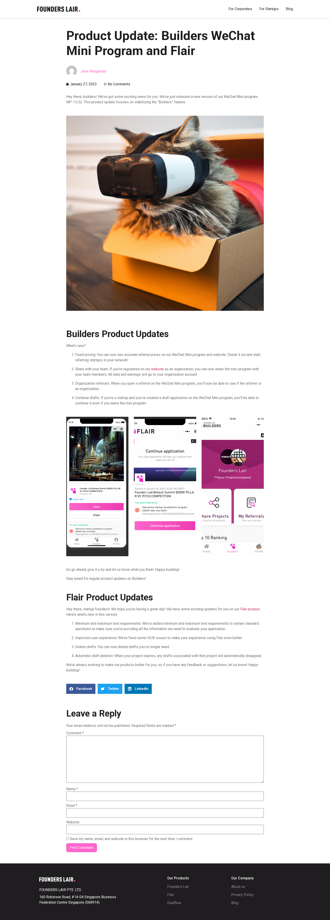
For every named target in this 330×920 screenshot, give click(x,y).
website (157, 369)
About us (238, 887)
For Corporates (240, 9)
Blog (289, 9)
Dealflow (174, 903)
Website (72, 822)
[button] (80, 689)
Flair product (250, 609)
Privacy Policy (242, 895)
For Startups (269, 9)
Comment (75, 733)
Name (72, 789)
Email (71, 805)
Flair (170, 895)
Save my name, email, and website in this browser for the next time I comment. (131, 839)
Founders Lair (178, 887)
